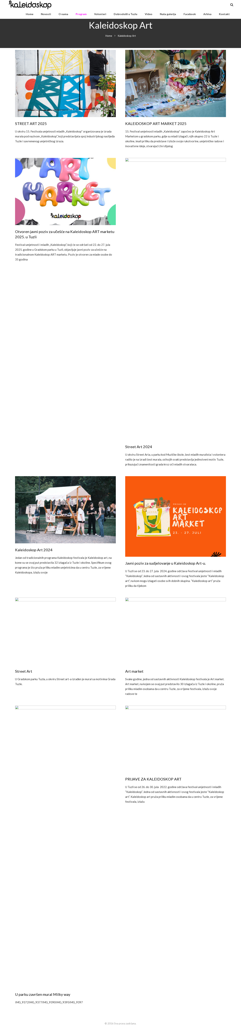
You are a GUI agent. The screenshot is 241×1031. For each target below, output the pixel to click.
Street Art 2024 (138, 446)
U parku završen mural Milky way (42, 994)
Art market (134, 671)
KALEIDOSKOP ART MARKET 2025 (156, 123)
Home (108, 35)
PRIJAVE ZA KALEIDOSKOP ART (153, 779)
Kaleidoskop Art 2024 (34, 549)
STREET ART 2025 (31, 123)
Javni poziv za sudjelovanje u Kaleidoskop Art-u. (165, 563)
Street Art (23, 671)
